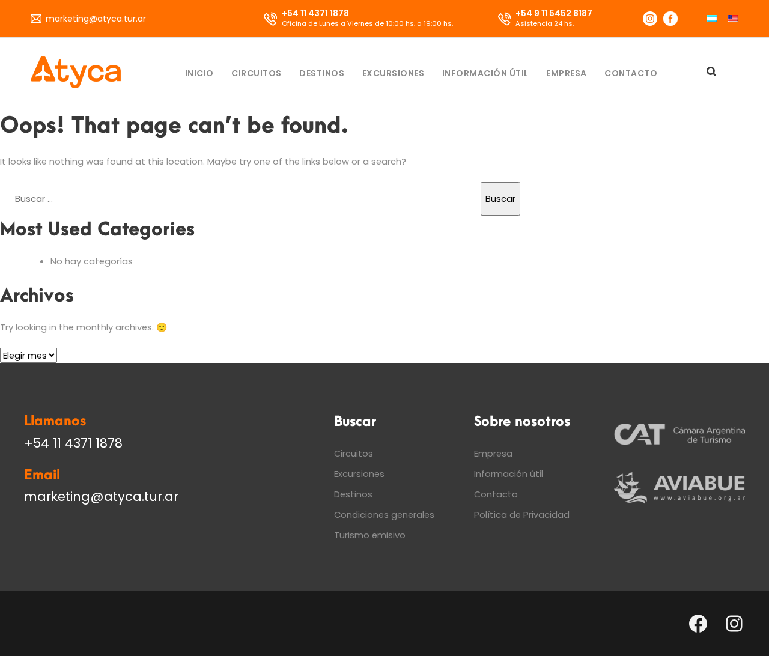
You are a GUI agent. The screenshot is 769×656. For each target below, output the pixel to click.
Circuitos (256, 73)
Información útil (485, 73)
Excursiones (393, 73)
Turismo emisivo (370, 535)
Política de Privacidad (522, 514)
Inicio (199, 73)
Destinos (321, 73)
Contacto (630, 73)
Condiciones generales (384, 514)
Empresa (566, 73)
